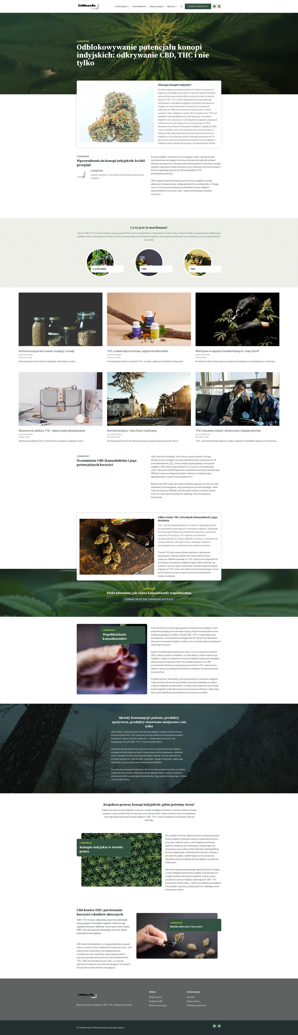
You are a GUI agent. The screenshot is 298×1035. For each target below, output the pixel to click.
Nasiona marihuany (157, 1005)
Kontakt (190, 997)
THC (171, 463)
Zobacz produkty (198, 6)
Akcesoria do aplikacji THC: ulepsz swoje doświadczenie (52, 430)
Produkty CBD (156, 1001)
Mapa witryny (193, 1001)
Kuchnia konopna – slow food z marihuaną (132, 430)
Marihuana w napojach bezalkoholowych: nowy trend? (227, 351)
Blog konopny (155, 997)
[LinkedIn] (219, 6)
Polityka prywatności (196, 1005)
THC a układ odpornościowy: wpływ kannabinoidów (137, 351)
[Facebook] (214, 6)
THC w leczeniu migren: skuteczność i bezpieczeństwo (228, 430)
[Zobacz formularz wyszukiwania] (181, 6)
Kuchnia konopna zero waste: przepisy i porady (46, 351)
